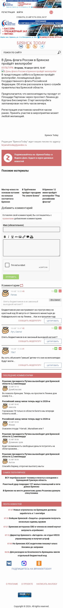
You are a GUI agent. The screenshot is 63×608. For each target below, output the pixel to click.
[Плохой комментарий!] (60, 291)
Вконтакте (9, 563)
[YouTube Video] (31, 237)
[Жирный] (5, 237)
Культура (7, 67)
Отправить (11, 277)
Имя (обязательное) (13, 225)
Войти (20, 12)
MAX (24, 563)
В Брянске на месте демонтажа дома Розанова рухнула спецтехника (31, 491)
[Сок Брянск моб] (31, 29)
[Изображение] (20, 237)
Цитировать (53, 321)
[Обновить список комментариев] (22, 285)
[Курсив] (8, 237)
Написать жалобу (46, 584)
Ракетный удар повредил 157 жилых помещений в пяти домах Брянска (31, 485)
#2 (23, 328)
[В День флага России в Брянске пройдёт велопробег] (31, 71)
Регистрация (8, 12)
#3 (23, 291)
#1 (23, 349)
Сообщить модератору (29, 321)
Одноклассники (39, 563)
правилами (8, 218)
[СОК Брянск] (31, 3)
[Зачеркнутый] (16, 237)
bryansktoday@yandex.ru (14, 145)
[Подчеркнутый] (12, 237)
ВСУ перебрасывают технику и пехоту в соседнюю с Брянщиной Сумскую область (31, 478)
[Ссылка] (24, 237)
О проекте (27, 584)
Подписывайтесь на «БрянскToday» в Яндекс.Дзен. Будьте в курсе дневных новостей (33, 158)
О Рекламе (12, 584)
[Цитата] (28, 237)
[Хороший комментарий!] (55, 291)
